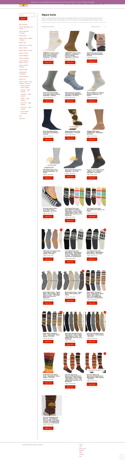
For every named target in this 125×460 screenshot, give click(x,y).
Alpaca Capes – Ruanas (25, 50)
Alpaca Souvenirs (24, 76)
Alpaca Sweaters (23, 55)
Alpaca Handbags (24, 58)
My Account (82, 448)
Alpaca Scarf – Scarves (25, 45)
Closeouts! (22, 118)
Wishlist (81, 450)
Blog (80, 452)
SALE (20, 116)
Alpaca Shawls (23, 47)
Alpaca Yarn (22, 79)
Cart (80, 446)
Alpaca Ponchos (23, 53)
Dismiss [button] (92, 2)
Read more (48, 62)
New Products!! (23, 24)
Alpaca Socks (23, 35)
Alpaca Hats (22, 42)
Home (81, 444)
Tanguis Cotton (23, 69)
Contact (81, 454)
